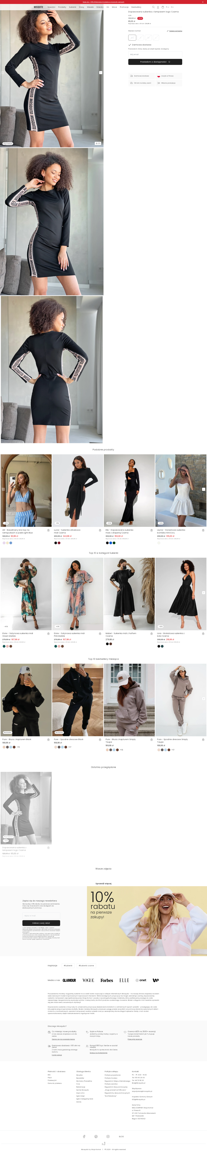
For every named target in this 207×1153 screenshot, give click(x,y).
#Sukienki (68, 965)
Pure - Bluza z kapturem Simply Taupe (121, 740)
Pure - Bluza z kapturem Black (16, 739)
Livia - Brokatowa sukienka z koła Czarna (170, 634)
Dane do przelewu (55, 1083)
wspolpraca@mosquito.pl (142, 1091)
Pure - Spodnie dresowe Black (68, 739)
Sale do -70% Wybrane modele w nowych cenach (103, 2)
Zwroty (78, 1102)
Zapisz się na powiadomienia (63, 1039)
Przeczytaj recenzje (135, 1039)
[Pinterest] (96, 1136)
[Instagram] (108, 1136)
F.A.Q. (78, 1084)
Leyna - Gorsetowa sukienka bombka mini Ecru (171, 531)
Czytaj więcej (57, 1055)
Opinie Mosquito (82, 1090)
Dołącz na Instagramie (98, 1053)
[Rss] (121, 1136)
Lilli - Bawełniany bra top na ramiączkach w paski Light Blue (17, 531)
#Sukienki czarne (86, 965)
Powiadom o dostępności (153, 61)
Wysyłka (79, 1075)
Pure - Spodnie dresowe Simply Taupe (172, 740)
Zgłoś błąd (80, 1096)
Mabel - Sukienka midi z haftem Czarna (121, 634)
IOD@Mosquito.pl (138, 1099)
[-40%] (26, 593)
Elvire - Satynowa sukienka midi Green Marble (17, 634)
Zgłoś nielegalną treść (84, 1099)
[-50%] (180, 490)
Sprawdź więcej (103, 883)
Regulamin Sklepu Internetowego (117, 1081)
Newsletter (80, 1078)
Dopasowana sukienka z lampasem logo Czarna (14, 849)
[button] (162, 7)
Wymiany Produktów (84, 1081)
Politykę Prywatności (42, 936)
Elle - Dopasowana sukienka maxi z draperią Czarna (119, 531)
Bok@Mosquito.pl (138, 1083)
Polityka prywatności (113, 1075)
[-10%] (77, 490)
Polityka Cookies (111, 1078)
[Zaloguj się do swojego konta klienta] (158, 7)
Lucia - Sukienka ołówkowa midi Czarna (67, 531)
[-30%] (26, 490)
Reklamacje (80, 1087)
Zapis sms (80, 1093)
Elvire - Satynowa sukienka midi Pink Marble (69, 634)
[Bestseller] (26, 699)
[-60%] (129, 490)
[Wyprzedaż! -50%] (26, 808)
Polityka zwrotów (111, 1084)
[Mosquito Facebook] (84, 1136)
